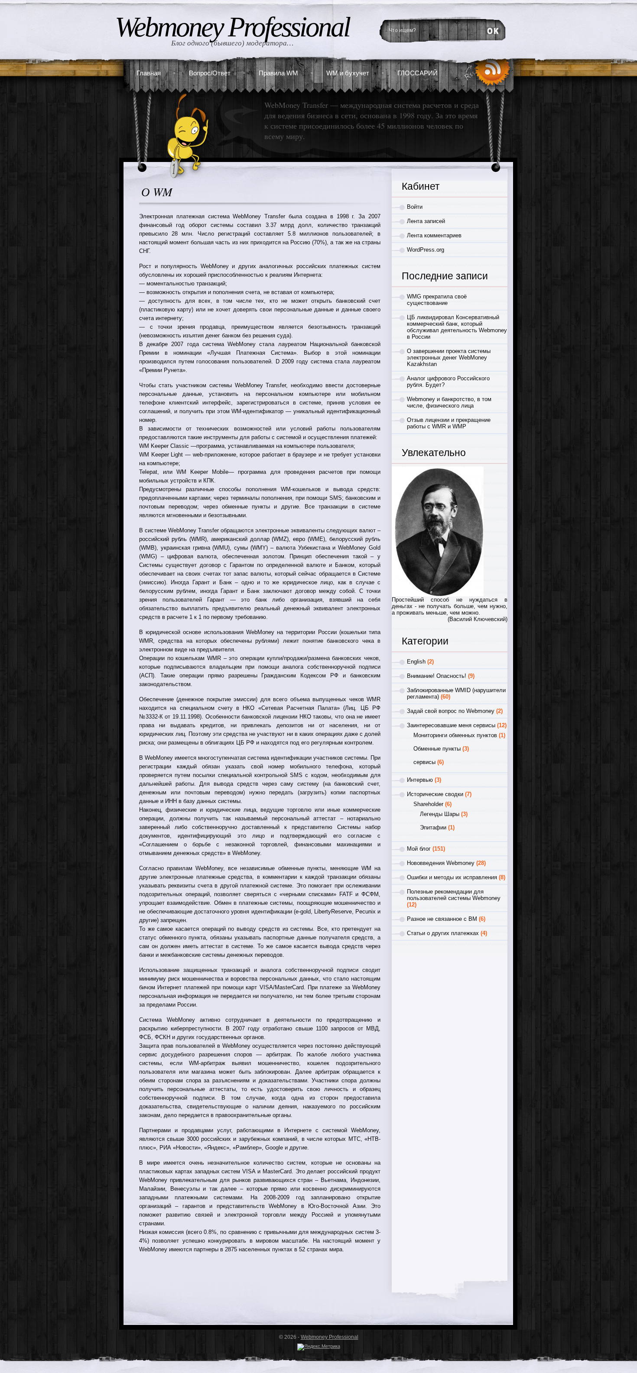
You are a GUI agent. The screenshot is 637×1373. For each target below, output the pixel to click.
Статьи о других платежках (443, 933)
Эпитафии (433, 827)
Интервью (420, 780)
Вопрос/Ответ (210, 73)
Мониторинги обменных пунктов (455, 735)
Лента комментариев (434, 235)
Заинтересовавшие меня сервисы (451, 725)
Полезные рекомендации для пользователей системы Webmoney (453, 894)
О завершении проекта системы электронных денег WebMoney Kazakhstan (449, 357)
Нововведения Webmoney (440, 863)
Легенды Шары (439, 814)
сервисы (424, 762)
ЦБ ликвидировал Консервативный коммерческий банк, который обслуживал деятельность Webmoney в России (457, 327)
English (416, 661)
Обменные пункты (437, 748)
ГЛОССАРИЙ (417, 73)
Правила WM (278, 73)
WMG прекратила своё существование (437, 299)
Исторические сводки (435, 794)
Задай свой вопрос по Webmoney (450, 711)
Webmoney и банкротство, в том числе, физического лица (449, 402)
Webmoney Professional (232, 26)
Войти (414, 207)
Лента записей (426, 221)
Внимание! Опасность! (436, 676)
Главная (148, 73)
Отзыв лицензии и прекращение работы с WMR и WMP (449, 423)
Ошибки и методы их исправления (452, 877)
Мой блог (419, 848)
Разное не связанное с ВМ (442, 919)
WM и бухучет (347, 73)
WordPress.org (425, 249)
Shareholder (428, 804)
